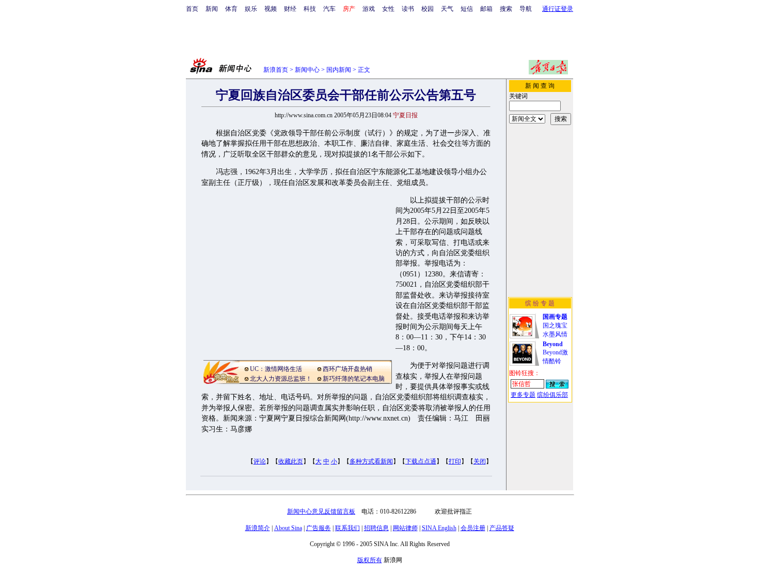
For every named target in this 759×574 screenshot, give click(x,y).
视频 (270, 8)
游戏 (368, 8)
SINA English (439, 528)
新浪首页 (275, 69)
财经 (290, 8)
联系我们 (347, 528)
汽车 (329, 8)
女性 (388, 8)
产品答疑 (501, 528)
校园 (427, 8)
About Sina (288, 528)
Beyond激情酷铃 (555, 352)
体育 (231, 8)
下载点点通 (420, 461)
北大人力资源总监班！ (281, 378)
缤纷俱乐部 (552, 394)
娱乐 (251, 8)
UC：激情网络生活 (276, 369)
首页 (192, 8)
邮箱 (486, 8)
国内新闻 (338, 69)
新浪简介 (257, 528)
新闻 (211, 8)
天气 (447, 8)
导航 (525, 8)
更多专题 (523, 394)
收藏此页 (290, 461)
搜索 (506, 8)
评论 (260, 461)
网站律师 (405, 528)
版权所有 (369, 560)
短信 (467, 8)
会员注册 (473, 528)
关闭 (479, 461)
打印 (455, 461)
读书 (408, 8)
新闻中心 (307, 69)
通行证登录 (557, 8)
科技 (310, 8)
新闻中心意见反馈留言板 (321, 511)
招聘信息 (376, 528)
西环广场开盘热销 (347, 369)
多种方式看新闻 (371, 461)
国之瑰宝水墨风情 (555, 325)
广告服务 (318, 528)
